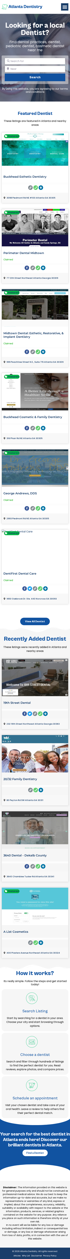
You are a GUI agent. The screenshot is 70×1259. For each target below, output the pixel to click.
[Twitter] (30, 588)
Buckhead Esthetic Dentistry (24, 177)
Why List (26, 1255)
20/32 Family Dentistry (20, 779)
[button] (64, 7)
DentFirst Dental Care (19, 573)
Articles (17, 1255)
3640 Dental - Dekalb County (25, 855)
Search (40, 77)
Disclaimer (36, 1255)
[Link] (30, 187)
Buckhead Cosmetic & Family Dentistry (32, 417)
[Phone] (35, 187)
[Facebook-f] (27, 268)
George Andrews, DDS (20, 493)
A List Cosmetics (15, 932)
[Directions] (41, 187)
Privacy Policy (49, 1255)
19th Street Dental (17, 703)
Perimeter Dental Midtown (23, 253)
